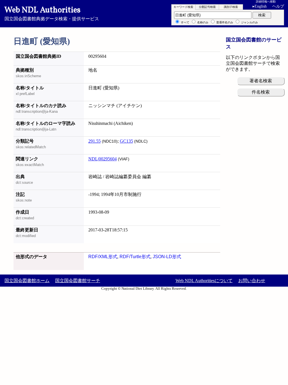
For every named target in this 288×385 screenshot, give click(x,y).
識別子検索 (231, 6)
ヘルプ (278, 6)
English (260, 6)
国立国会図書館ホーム (27, 280)
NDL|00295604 (102, 158)
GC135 (126, 141)
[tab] (183, 7)
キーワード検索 (183, 6)
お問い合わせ (251, 280)
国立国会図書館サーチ (77, 280)
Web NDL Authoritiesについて (204, 280)
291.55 (94, 141)
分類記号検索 (207, 6)
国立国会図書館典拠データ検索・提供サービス (51, 13)
